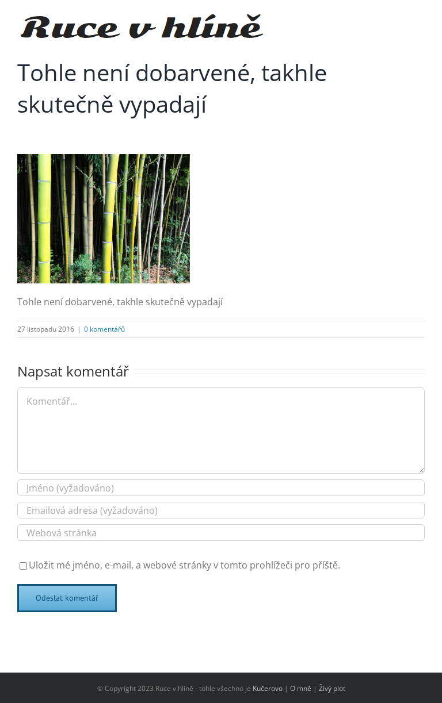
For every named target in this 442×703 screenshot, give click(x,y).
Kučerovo (268, 688)
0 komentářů (104, 329)
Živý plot (332, 688)
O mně (300, 688)
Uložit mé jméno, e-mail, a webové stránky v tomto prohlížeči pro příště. (184, 565)
